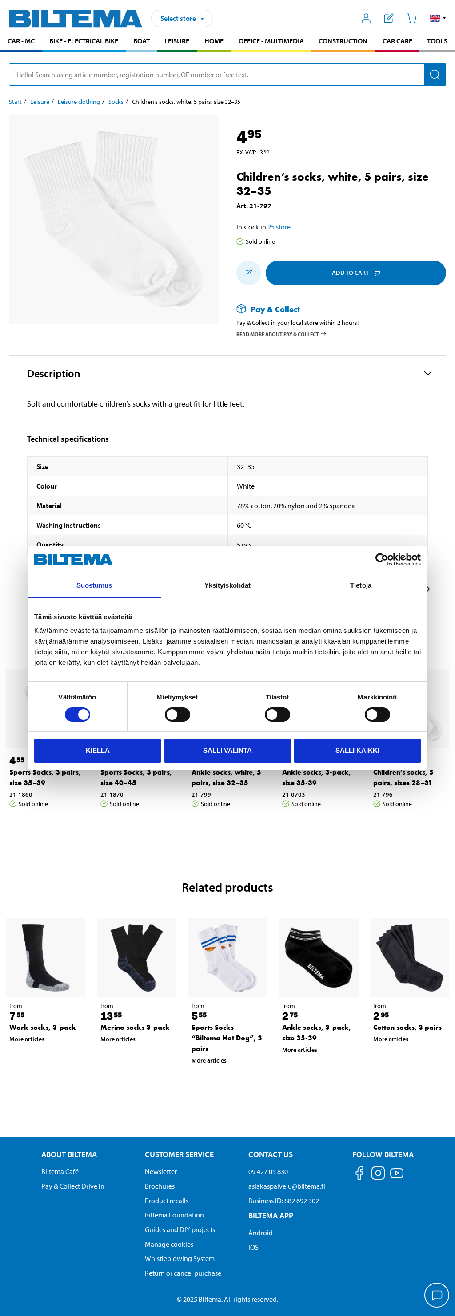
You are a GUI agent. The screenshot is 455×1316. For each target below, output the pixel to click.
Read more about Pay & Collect (277, 334)
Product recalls (166, 1200)
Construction (343, 40)
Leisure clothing (79, 102)
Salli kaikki (357, 750)
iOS (253, 1247)
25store (279, 226)
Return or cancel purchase (183, 1273)
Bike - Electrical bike (83, 40)
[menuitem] (21, 42)
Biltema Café (60, 1171)
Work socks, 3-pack (42, 1027)
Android (260, 1232)
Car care (397, 40)
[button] (438, 18)
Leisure (176, 40)
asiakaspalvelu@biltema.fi (286, 1186)
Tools (437, 40)
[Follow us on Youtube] (397, 1177)
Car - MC (21, 40)
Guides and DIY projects (180, 1229)
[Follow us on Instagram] (378, 1174)
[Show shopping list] (389, 18)
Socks (116, 102)
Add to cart (350, 273)
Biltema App (270, 1215)
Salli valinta (227, 750)
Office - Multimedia (271, 40)
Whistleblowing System (180, 1258)
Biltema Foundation (174, 1214)
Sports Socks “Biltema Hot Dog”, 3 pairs (227, 1038)
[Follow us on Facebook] (359, 1174)
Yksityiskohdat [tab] (227, 585)
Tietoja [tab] (360, 585)
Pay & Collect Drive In (72, 1186)
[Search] (435, 74)
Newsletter (161, 1171)
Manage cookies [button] (169, 1244)
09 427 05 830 (268, 1171)
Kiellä (98, 750)
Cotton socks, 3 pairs (407, 1027)
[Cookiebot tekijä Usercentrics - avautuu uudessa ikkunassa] (382, 559)
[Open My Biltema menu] (366, 18)
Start (15, 102)
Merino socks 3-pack (135, 1027)
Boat (141, 40)
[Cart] (411, 18)
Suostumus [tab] (94, 585)
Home (214, 40)
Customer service (179, 1154)
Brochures (160, 1186)
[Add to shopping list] (248, 273)
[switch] (177, 714)
